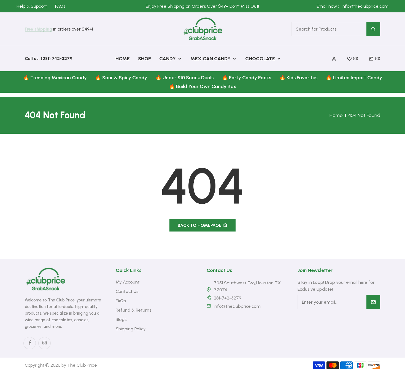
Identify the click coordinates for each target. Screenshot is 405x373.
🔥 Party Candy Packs (246, 78)
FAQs (60, 6)
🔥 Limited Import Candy (354, 78)
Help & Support (32, 6)
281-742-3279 (227, 298)
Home (336, 115)
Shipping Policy (131, 328)
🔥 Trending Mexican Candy (55, 78)
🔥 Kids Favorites (298, 78)
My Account (128, 282)
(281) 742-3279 (56, 58)
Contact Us (127, 291)
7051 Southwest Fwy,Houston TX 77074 (247, 286)
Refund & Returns (134, 310)
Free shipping (38, 29)
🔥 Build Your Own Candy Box (202, 86)
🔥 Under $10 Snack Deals (184, 78)
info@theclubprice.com (365, 6)
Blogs (121, 319)
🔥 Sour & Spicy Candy (121, 78)
